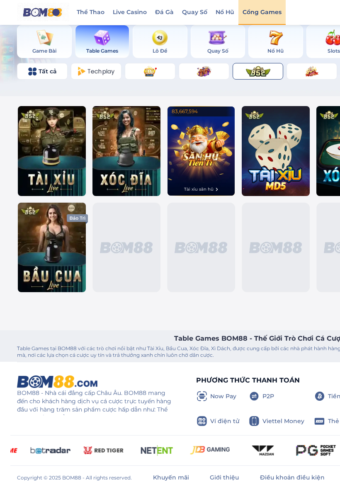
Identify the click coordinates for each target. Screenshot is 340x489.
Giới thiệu (224, 477)
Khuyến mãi (171, 477)
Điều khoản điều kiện (292, 477)
